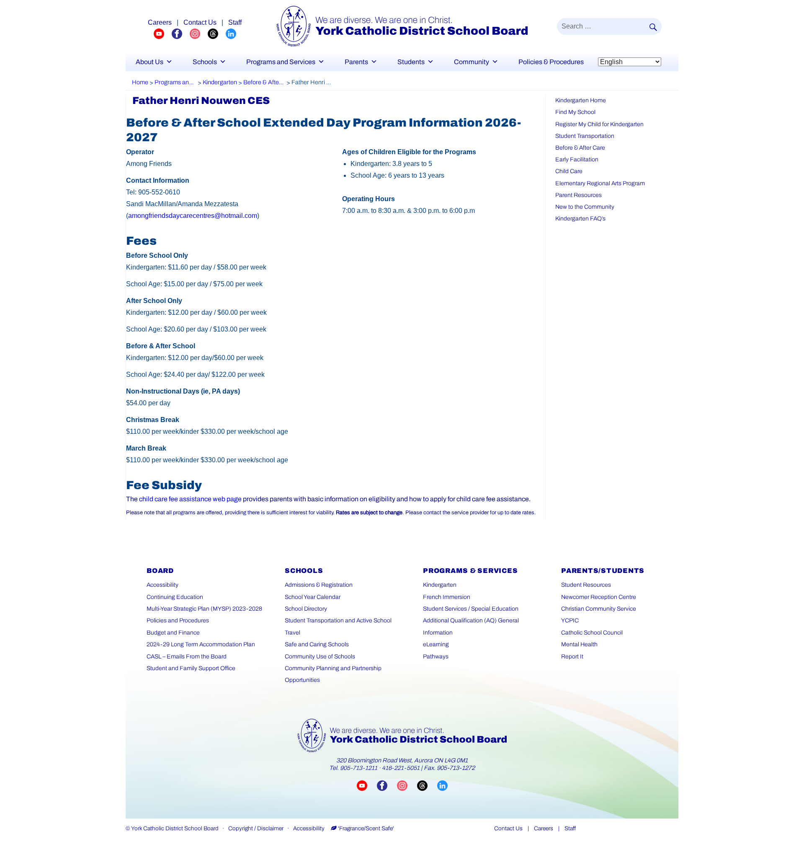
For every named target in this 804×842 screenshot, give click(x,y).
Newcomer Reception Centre (598, 597)
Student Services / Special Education (470, 609)
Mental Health (579, 644)
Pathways (435, 656)
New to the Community (584, 207)
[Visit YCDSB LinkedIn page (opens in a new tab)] (442, 785)
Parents (356, 61)
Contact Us (199, 22)
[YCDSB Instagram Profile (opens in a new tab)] (199, 33)
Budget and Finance (173, 633)
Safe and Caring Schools (317, 644)
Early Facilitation (576, 159)
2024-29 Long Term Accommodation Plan (201, 644)
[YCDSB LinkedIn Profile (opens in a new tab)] (231, 33)
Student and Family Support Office (191, 668)
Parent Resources (578, 195)
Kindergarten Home (580, 100)
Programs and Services (280, 61)
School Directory (306, 609)
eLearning (436, 644)
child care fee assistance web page (190, 499)
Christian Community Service (598, 609)
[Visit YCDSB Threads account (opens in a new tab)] (427, 785)
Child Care (568, 171)
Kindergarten (439, 585)
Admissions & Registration (319, 585)
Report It (572, 656)
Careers (160, 22)
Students (411, 61)
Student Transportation (584, 136)
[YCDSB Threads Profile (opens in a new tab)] (217, 33)
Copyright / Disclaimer (255, 828)
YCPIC (570, 620)
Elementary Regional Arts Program (600, 183)
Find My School (575, 112)
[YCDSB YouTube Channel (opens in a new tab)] (163, 33)
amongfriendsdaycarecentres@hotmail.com (192, 215)
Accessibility (162, 585)
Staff (235, 22)
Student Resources (586, 585)
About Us (149, 61)
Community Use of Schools (320, 656)
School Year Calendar (312, 597)
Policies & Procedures (551, 61)
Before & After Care (580, 148)
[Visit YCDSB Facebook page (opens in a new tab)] (387, 785)
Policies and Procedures (178, 620)
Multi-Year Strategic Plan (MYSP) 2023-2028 (204, 609)
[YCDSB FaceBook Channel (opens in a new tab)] (181, 33)
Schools (205, 61)
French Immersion (446, 597)
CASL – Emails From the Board (187, 656)
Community (471, 61)
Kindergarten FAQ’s (580, 218)
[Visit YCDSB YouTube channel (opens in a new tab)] (367, 785)
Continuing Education (175, 597)
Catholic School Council (592, 633)
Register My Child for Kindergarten (599, 124)
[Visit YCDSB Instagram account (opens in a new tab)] (407, 785)
